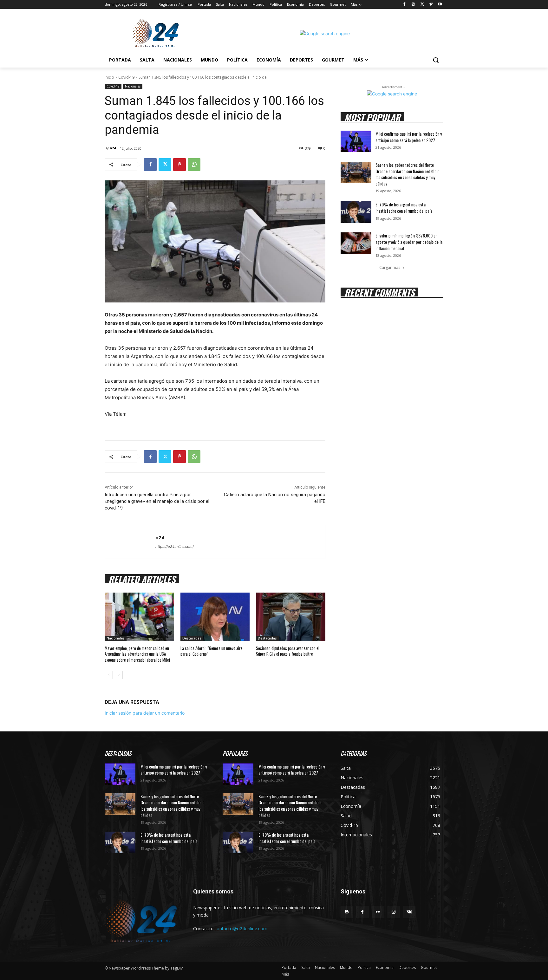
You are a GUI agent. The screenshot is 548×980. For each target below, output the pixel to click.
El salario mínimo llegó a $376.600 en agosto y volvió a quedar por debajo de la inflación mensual (408, 241)
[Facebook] (404, 4)
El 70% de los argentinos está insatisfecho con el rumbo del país (403, 207)
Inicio (109, 77)
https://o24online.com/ (174, 546)
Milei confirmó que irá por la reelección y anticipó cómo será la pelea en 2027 (408, 136)
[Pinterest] (179, 164)
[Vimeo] (430, 4)
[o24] (130, 542)
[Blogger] (347, 912)
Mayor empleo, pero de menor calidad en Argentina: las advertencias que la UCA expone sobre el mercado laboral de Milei (137, 654)
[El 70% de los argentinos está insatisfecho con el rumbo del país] (356, 212)
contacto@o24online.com (240, 928)
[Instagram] (413, 4)
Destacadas (191, 638)
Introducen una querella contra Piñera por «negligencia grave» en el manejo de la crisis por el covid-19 (157, 501)
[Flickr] (378, 912)
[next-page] (119, 675)
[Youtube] (439, 4)
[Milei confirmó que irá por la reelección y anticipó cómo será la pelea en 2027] (356, 141)
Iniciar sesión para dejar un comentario (145, 713)
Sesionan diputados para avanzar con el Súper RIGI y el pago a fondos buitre (287, 651)
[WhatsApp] (194, 164)
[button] (435, 60)
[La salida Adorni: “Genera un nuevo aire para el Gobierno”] (215, 617)
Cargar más (389, 267)
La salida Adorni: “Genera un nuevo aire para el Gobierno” (211, 651)
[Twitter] (422, 4)
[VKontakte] (409, 912)
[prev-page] (109, 675)
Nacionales (132, 86)
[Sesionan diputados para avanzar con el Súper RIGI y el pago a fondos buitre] (290, 617)
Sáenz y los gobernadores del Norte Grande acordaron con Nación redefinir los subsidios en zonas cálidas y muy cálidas (407, 174)
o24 (113, 148)
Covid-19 (126, 77)
